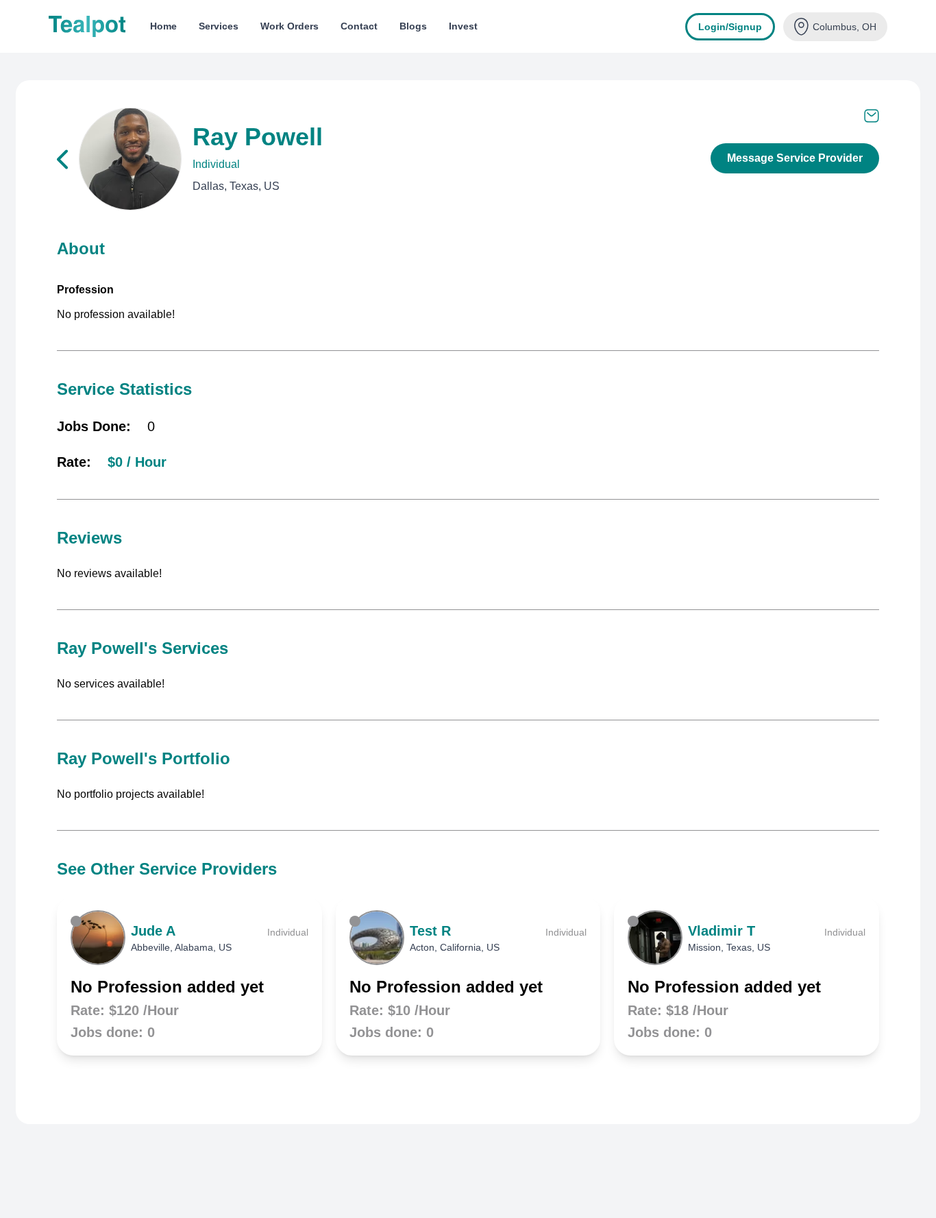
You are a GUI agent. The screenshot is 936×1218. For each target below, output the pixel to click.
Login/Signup (730, 26)
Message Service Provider (795, 158)
